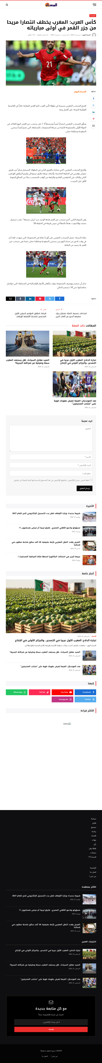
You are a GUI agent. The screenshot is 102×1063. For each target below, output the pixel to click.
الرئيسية (92, 15)
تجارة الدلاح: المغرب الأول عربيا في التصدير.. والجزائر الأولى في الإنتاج (78, 362)
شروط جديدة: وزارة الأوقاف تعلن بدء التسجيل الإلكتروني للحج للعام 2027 (46, 513)
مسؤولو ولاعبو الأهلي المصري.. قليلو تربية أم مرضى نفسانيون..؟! (49, 528)
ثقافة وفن (92, 848)
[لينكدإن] (93, 112)
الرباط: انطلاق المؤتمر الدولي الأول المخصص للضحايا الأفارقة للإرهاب (30, 315)
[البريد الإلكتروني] (93, 125)
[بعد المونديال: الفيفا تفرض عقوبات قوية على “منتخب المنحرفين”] (74, 384)
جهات (94, 840)
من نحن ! (92, 876)
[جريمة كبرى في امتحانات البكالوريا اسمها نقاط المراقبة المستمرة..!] (89, 560)
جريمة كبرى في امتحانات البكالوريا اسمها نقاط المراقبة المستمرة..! (49, 556)
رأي (95, 844)
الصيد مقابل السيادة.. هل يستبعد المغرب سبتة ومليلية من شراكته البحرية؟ (27, 362)
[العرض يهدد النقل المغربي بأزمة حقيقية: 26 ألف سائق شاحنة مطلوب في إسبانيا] (89, 546)
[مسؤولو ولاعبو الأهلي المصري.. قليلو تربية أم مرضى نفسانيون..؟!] (89, 531)
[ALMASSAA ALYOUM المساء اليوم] (51, 4)
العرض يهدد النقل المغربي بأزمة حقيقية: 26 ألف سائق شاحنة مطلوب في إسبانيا (46, 543)
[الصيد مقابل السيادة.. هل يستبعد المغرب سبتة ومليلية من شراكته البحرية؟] (27, 344)
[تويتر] (93, 105)
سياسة (93, 819)
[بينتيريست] (93, 119)
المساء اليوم (86, 34)
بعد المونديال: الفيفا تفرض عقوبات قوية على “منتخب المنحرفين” (75, 402)
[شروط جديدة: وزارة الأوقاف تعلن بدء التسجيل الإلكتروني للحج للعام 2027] (89, 517)
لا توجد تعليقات (41, 34)
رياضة (94, 831)
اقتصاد (93, 636)
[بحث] (7, 5)
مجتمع (93, 827)
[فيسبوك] (93, 98)
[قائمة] (94, 5)
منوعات (93, 853)
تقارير (94, 823)
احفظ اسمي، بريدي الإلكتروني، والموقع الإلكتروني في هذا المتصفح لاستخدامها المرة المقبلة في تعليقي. (51, 480)
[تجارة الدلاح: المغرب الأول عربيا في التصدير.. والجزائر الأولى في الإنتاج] (74, 344)
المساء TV (92, 857)
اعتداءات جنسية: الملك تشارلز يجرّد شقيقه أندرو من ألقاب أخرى (71, 315)
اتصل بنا (93, 872)
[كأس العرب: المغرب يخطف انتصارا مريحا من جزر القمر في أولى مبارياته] (51, 63)
